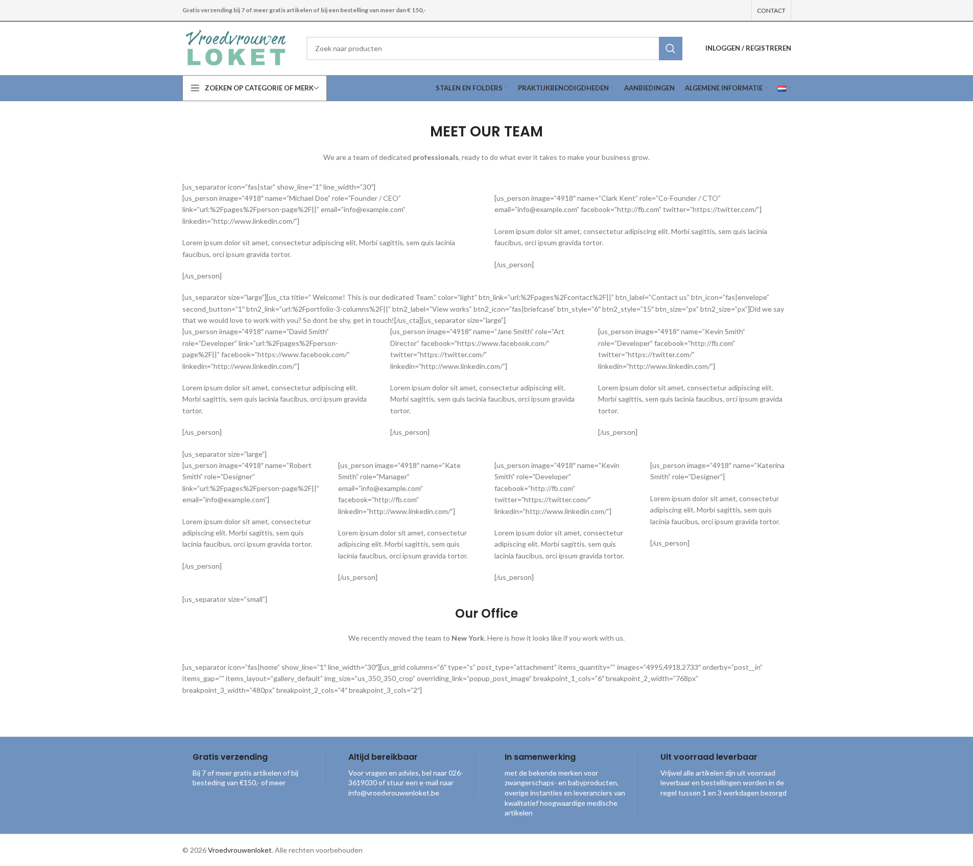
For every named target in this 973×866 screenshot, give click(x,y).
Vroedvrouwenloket (240, 850)
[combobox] (494, 48)
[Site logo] (237, 47)
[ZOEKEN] (670, 48)
